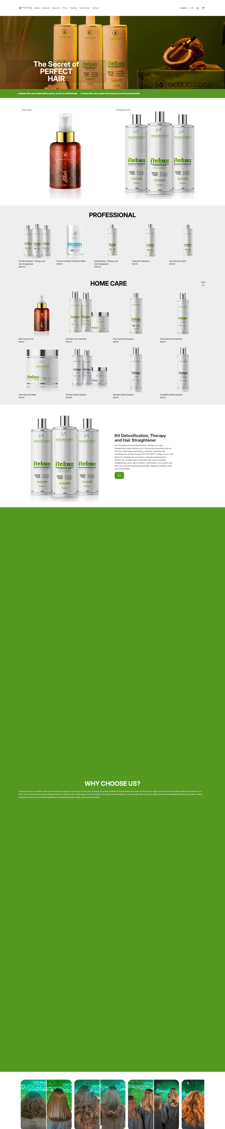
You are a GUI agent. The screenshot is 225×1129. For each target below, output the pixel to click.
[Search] (192, 8)
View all (203, 283)
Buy (119, 475)
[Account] (198, 8)
